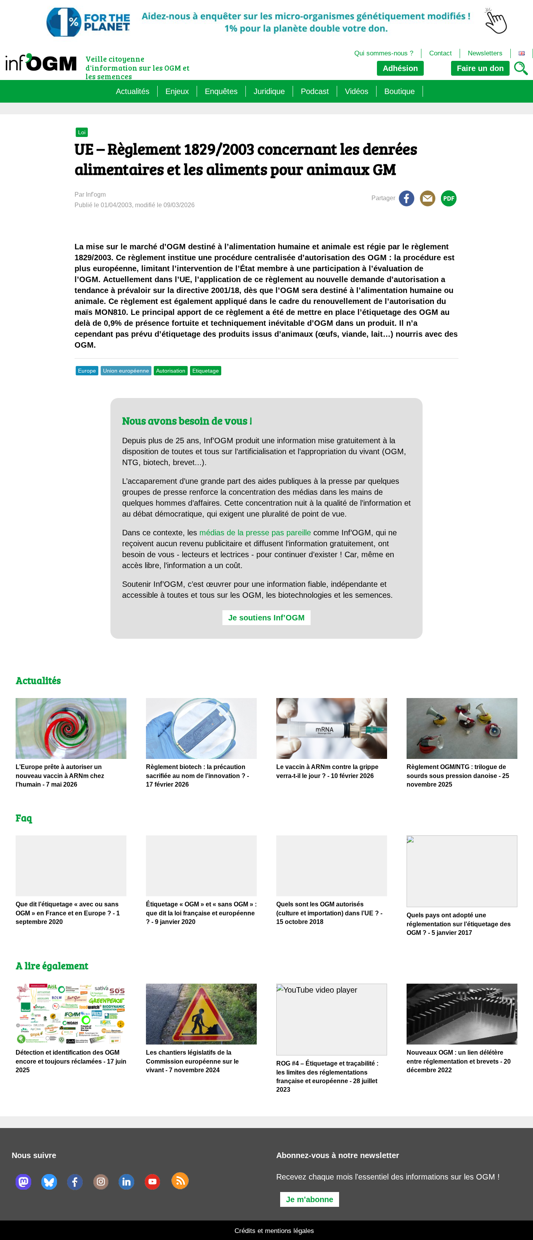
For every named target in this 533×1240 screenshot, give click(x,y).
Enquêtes (221, 91)
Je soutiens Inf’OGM (266, 617)
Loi (81, 132)
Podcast (315, 91)
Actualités (132, 91)
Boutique (399, 91)
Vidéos (356, 91)
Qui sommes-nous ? (383, 53)
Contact (440, 53)
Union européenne (126, 371)
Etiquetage (205, 371)
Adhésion (400, 68)
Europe (87, 371)
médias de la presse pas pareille (255, 532)
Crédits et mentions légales (274, 1231)
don (480, 68)
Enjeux (177, 91)
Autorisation (170, 371)
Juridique (269, 91)
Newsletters (485, 53)
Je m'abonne (309, 1199)
